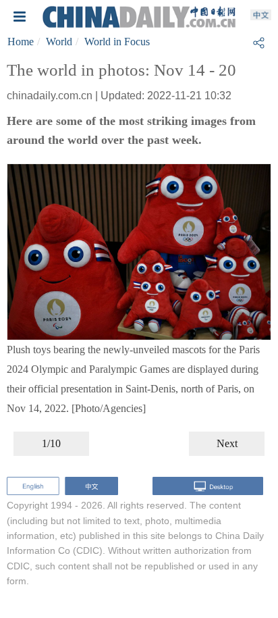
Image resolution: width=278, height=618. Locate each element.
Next (227, 443)
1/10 (51, 443)
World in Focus (117, 41)
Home (20, 41)
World (59, 41)
